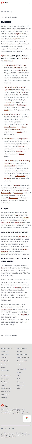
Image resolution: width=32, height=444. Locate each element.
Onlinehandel (5, 379)
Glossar (7, 17)
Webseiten (4, 357)
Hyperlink (14, 17)
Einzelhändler (8, 61)
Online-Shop (21, 70)
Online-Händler (24, 58)
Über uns (19, 372)
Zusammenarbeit (9, 166)
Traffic (19, 132)
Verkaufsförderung (10, 114)
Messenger (4, 364)
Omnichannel (5, 370)
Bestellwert (20, 151)
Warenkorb (21, 146)
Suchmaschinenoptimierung (13, 87)
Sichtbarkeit (22, 92)
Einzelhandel (4, 382)
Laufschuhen (5, 268)
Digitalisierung (5, 394)
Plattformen (12, 127)
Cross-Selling (8, 139)
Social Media (5, 361)
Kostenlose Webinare (23, 357)
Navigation (15, 39)
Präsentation (13, 198)
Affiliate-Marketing (24, 161)
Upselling (19, 139)
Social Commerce (6, 388)
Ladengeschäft (5, 354)
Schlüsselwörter (9, 102)
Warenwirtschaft (6, 391)
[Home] (2, 17)
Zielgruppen (16, 129)
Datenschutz (21, 385)
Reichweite (7, 178)
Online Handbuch (22, 361)
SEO (24, 87)
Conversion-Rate (6, 309)
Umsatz (21, 154)
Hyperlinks (19, 34)
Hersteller (4, 385)
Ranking (6, 110)
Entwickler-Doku (22, 354)
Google (3, 367)
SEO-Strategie (21, 105)
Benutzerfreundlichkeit (11, 65)
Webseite (17, 215)
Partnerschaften (9, 161)
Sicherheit (4, 397)
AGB (18, 379)
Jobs (18, 375)
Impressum (20, 382)
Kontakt (19, 351)
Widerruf (19, 388)
